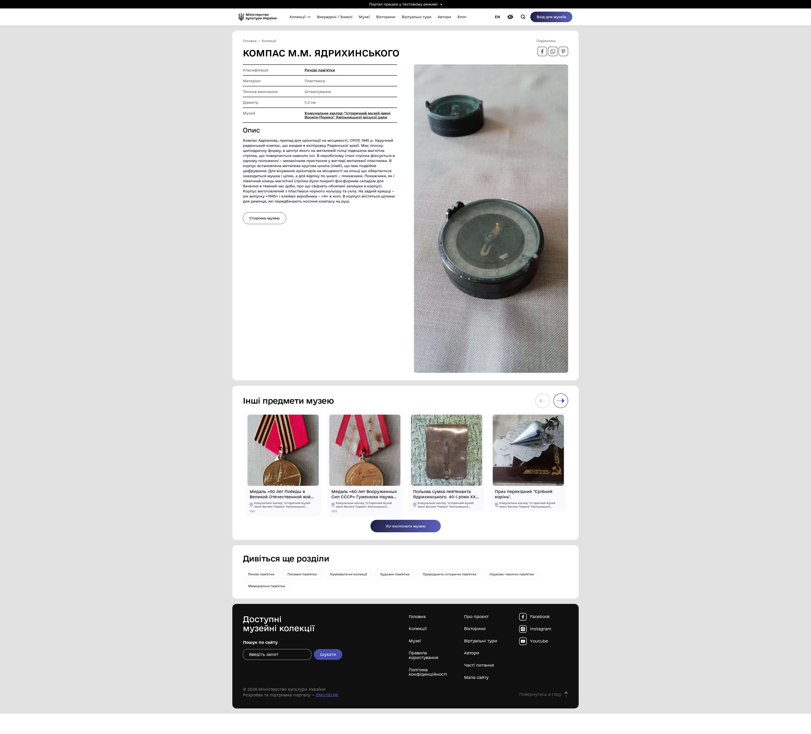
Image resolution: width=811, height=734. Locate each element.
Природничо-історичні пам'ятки (449, 574)
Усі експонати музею (406, 526)
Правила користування (423, 655)
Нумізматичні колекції (348, 574)
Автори (471, 653)
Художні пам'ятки (395, 574)
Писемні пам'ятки (302, 574)
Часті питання (479, 665)
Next (560, 400)
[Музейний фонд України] (259, 17)
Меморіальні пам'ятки (266, 586)
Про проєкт (476, 616)
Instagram (540, 629)
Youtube (539, 641)
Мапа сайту (476, 677)
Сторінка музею (264, 218)
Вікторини (475, 628)
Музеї (415, 641)
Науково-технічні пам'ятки (512, 574)
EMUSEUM (327, 695)
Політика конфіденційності (428, 672)
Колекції (418, 628)
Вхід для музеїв (551, 17)
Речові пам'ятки (320, 70)
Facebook (540, 616)
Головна (417, 616)
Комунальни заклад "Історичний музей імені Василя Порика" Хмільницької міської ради (348, 115)
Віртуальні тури (480, 641)
